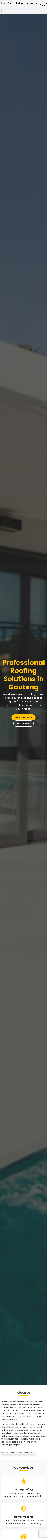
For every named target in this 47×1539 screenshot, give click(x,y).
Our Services (23, 723)
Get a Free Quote (23, 717)
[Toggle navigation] (4, 10)
